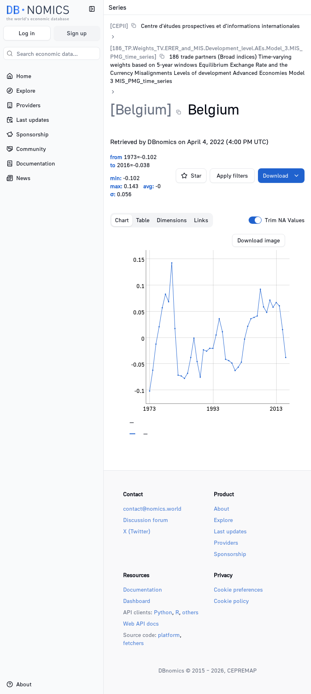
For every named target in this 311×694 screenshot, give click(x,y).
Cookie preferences (238, 589)
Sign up (77, 33)
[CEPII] (119, 25)
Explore (223, 519)
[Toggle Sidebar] (103, 347)
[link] (205, 25)
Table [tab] (142, 219)
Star (196, 175)
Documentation (142, 589)
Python (163, 612)
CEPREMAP (242, 670)
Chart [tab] (122, 219)
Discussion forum (145, 519)
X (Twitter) (136, 531)
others (190, 612)
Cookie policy (231, 600)
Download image (258, 240)
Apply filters (232, 175)
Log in (27, 33)
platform (169, 634)
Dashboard (136, 600)
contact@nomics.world (152, 508)
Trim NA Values (285, 220)
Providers (226, 542)
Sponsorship (230, 553)
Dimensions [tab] (172, 219)
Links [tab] (201, 219)
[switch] (255, 220)
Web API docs (141, 623)
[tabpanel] (207, 334)
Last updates (230, 531)
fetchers (133, 642)
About (221, 508)
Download (275, 175)
